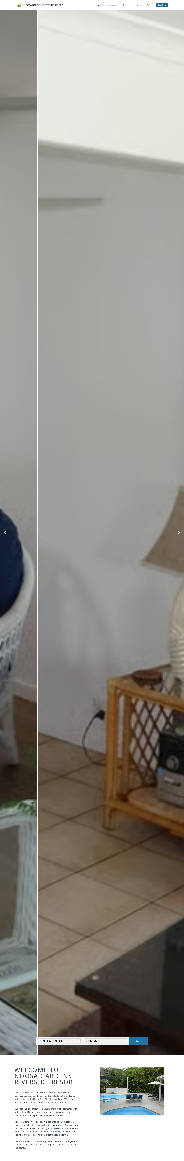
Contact (150, 5)
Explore (138, 5)
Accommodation (111, 5)
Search (139, 1041)
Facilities (126, 5)
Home (97, 5)
